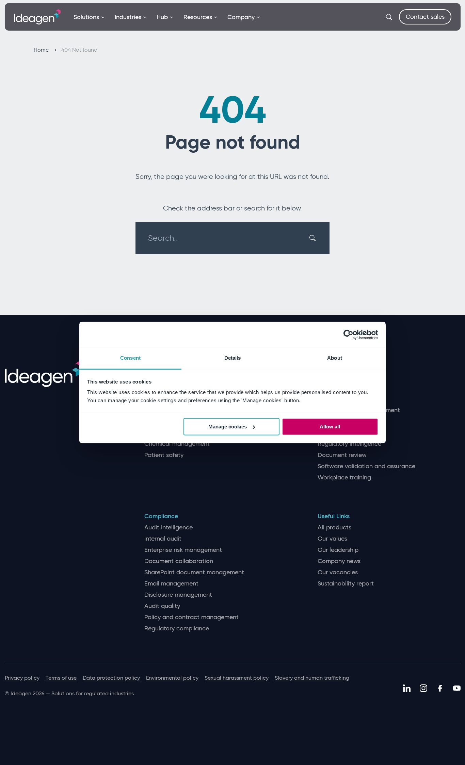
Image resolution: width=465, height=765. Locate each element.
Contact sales (425, 16)
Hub (162, 17)
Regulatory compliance (176, 628)
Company (241, 17)
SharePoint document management (194, 572)
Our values (332, 538)
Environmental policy (172, 678)
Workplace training (344, 477)
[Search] (313, 238)
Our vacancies (338, 572)
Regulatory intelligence (349, 443)
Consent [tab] (130, 358)
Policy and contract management (191, 617)
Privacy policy (22, 678)
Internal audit (162, 538)
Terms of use (61, 678)
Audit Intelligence (168, 527)
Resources (197, 17)
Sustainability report (346, 583)
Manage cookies (227, 426)
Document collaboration (178, 561)
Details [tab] (232, 358)
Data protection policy (111, 678)
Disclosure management (178, 594)
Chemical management (177, 443)
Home (42, 50)
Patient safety (163, 455)
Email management (171, 583)
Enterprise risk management (183, 550)
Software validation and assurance (366, 466)
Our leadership (338, 550)
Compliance (161, 516)
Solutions (86, 17)
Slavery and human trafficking (312, 678)
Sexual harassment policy (237, 678)
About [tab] (334, 358)
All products (334, 527)
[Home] (37, 16)
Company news (339, 561)
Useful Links (334, 516)
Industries (128, 17)
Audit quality (162, 606)
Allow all (330, 426)
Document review (342, 455)
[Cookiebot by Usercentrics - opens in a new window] (348, 334)
